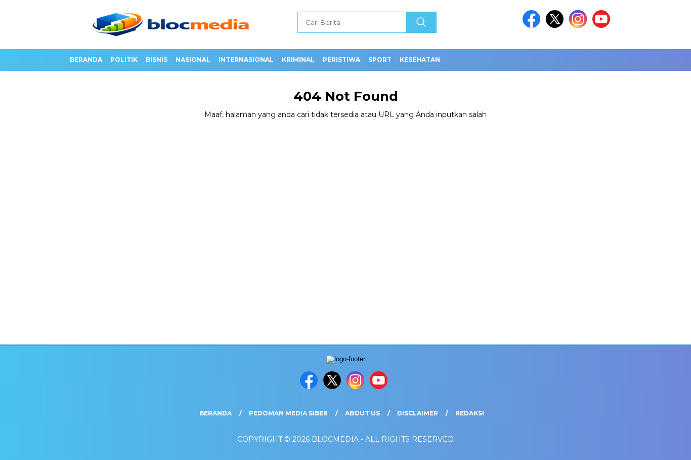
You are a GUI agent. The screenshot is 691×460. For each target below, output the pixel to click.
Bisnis (156, 59)
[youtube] (603, 25)
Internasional (246, 59)
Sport (380, 59)
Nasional (193, 59)
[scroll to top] (662, 444)
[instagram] (579, 25)
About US (362, 413)
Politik (124, 59)
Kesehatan (420, 59)
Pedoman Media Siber (288, 413)
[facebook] (533, 25)
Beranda (86, 59)
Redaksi (469, 413)
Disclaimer (417, 413)
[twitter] (556, 25)
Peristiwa (341, 59)
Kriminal (298, 59)
